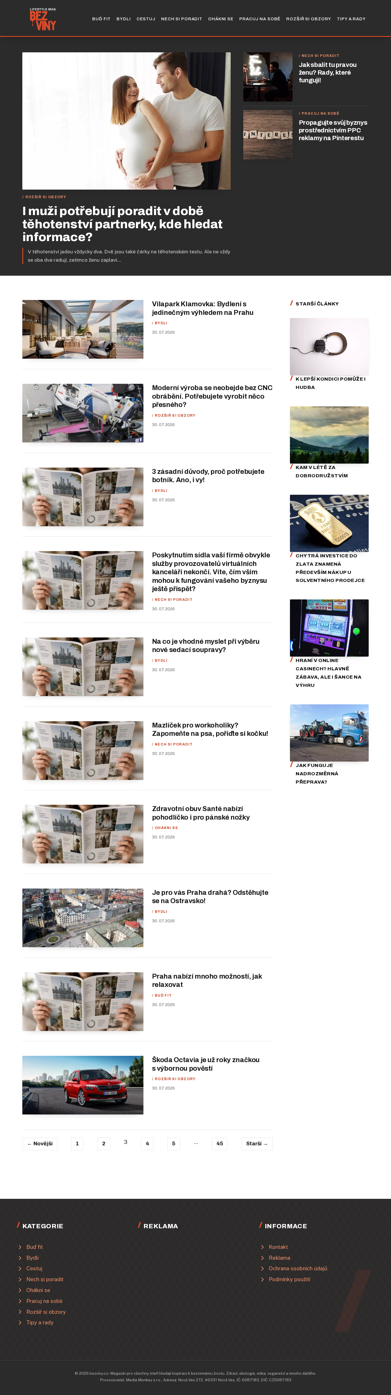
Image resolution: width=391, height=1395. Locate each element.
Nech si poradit (181, 19)
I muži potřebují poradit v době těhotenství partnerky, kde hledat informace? (122, 224)
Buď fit (101, 19)
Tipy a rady (351, 19)
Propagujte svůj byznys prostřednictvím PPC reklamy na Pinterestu (333, 130)
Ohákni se (221, 19)
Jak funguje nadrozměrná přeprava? (317, 774)
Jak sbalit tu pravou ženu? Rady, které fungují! (328, 72)
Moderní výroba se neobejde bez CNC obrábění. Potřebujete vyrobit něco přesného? (212, 396)
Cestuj (146, 19)
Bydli (123, 19)
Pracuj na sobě (260, 19)
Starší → (257, 1143)
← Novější (40, 1143)
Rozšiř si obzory (308, 19)
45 (219, 1143)
